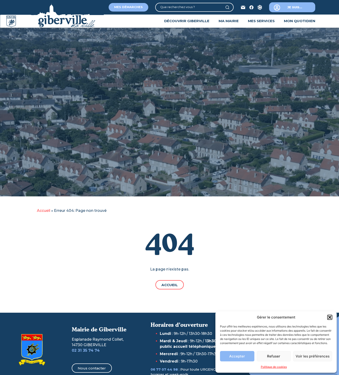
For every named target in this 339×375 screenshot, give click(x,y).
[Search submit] (229, 7)
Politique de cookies (274, 367)
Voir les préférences (313, 356)
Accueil (43, 210)
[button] (329, 317)
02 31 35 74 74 (86, 350)
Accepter (237, 356)
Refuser (273, 356)
